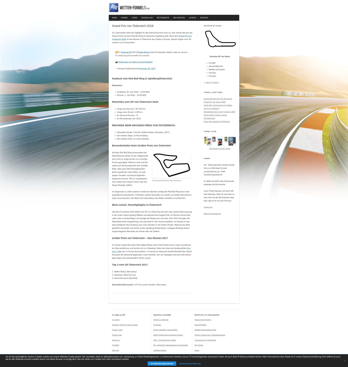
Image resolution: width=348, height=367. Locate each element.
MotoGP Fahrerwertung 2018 (205, 330)
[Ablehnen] (344, 360)
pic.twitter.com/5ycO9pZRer (141, 62)
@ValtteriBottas (143, 52)
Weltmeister (179, 18)
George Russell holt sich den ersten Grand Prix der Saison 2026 (218, 100)
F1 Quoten (157, 325)
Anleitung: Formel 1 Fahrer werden (125, 325)
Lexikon (192, 18)
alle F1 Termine (212, 83)
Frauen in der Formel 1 (203, 320)
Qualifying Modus (159, 350)
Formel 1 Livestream (160, 320)
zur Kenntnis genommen (161, 363)
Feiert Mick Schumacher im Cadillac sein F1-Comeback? (218, 107)
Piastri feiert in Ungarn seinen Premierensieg (215, 116)
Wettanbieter (163, 18)
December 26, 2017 (147, 68)
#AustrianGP (126, 52)
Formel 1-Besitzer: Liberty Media (165, 330)
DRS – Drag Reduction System (164, 340)
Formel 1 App (117, 335)
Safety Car (116, 340)
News (114, 18)
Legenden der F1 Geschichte (205, 340)
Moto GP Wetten (200, 325)
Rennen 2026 (147, 18)
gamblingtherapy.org (212, 171)
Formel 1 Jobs (117, 330)
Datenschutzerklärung (212, 214)
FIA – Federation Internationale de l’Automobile (170, 345)
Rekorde (204, 18)
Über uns (115, 350)
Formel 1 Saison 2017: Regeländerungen (210, 335)
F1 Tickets (115, 320)
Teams (134, 18)
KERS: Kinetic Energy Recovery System (168, 335)
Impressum (208, 207)
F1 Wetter (115, 345)
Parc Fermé (199, 345)
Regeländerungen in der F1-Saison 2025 (219, 112)
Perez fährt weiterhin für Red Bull (217, 122)
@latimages (123, 62)
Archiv (197, 350)
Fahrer (124, 18)
